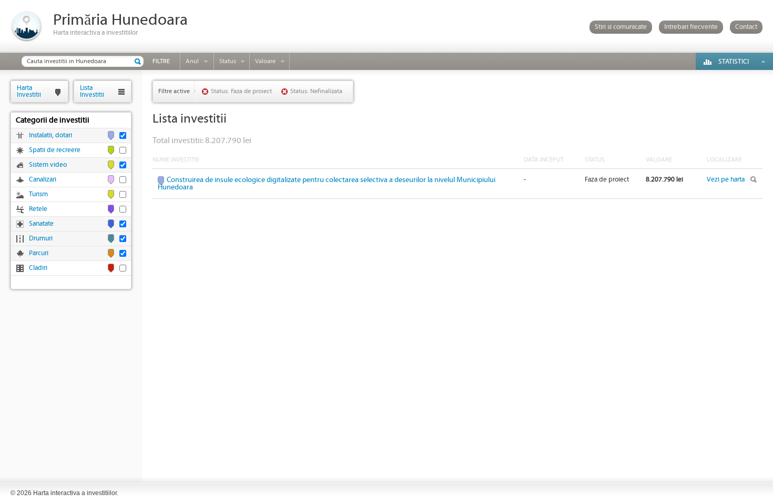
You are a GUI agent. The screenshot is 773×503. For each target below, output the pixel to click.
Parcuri (38, 253)
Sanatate (41, 224)
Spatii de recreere (54, 150)
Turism (38, 194)
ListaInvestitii (92, 91)
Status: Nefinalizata (316, 91)
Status (227, 61)
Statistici (733, 62)
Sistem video (48, 165)
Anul (192, 61)
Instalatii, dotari (50, 135)
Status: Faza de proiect (241, 91)
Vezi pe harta (726, 179)
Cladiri (38, 268)
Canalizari (42, 180)
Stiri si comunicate (621, 27)
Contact (746, 27)
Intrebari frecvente (691, 27)
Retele (38, 209)
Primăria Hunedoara (120, 20)
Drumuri (41, 239)
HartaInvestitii (29, 91)
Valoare (265, 61)
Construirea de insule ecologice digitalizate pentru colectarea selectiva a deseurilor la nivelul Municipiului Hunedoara (326, 183)
